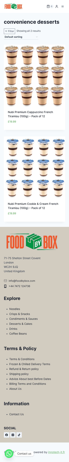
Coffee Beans (18, 333)
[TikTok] (19, 435)
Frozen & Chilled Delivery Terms (29, 364)
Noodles (14, 309)
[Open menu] (62, 6)
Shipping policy (19, 374)
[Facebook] (6, 435)
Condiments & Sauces (23, 318)
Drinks (13, 328)
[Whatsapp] (9, 453)
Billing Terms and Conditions (27, 383)
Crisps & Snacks (19, 314)
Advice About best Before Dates (30, 379)
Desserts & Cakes (20, 323)
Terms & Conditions (21, 359)
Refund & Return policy (24, 369)
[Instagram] (13, 435)
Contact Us (16, 414)
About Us (15, 388)
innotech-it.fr (56, 452)
